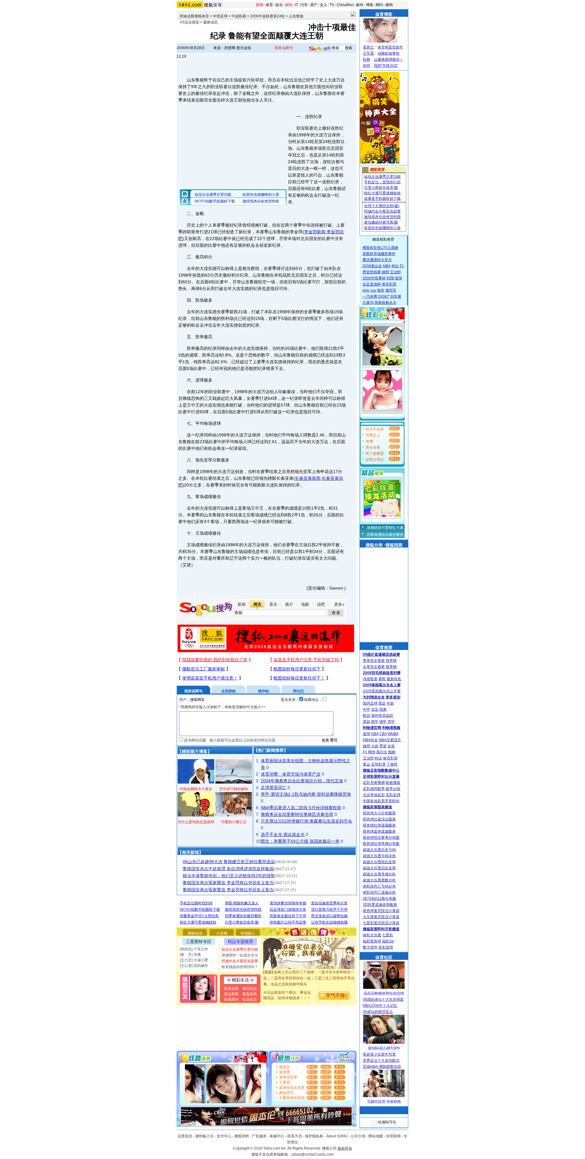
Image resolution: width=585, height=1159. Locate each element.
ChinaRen (345, 5)
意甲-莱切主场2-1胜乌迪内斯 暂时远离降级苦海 (306, 794)
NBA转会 (370, 740)
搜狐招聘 (241, 1136)
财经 (288, 5)
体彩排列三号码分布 (379, 886)
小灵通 (221, 933)
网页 (257, 604)
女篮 (391, 746)
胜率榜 (391, 660)
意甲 (391, 721)
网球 (371, 752)
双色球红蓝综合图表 (379, 819)
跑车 (381, 290)
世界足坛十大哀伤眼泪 (381, 1060)
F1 (402, 266)
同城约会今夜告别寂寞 (240, 961)
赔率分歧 (393, 789)
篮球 (398, 278)
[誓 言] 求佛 (190, 955)
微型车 (390, 290)
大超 (374, 746)
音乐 (273, 604)
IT (296, 5)
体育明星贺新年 (390, 47)
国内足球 (370, 703)
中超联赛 (239, 16)
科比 (395, 266)
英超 (366, 721)
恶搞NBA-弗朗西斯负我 (382, 1066)
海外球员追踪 (382, 715)
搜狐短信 (195, 933)
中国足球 (220, 16)
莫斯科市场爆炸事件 (379, 254)
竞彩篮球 (385, 947)
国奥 (383, 709)
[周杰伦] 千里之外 (194, 949)
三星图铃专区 (198, 941)
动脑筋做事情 (388, 53)
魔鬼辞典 (249, 994)
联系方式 (294, 1136)
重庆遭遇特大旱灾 (377, 260)
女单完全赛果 (374, 667)
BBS (379, 5)
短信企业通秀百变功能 (240, 949)
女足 (374, 709)
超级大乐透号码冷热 (379, 856)
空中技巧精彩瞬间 (233, 789)
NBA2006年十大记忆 (380, 1005)
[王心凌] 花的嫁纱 (194, 965)
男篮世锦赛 (372, 272)
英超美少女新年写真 (379, 1054)
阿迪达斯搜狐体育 (194, 16)
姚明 (385, 272)
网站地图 (375, 1136)
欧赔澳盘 (393, 782)
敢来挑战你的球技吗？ (240, 967)
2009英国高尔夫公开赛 (382, 691)
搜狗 (389, 5)
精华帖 (263, 691)
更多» (339, 604)
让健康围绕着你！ (388, 59)
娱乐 (279, 5)
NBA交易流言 (390, 740)
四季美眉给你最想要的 (385, 535)
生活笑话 (249, 999)
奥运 (366, 764)
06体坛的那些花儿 (378, 1012)
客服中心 (277, 1136)
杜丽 (366, 59)
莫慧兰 (368, 47)
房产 (313, 5)
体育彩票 (389, 284)
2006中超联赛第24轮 (267, 16)
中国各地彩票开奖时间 (381, 801)
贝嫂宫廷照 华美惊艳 (384, 1102)
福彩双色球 (372, 941)
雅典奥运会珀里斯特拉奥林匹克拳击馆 (297, 814)
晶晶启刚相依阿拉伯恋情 (384, 993)
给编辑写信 (387, 1122)
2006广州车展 (389, 296)
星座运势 (231, 988)
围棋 (391, 752)
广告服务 (259, 1136)
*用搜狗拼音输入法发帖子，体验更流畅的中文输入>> (222, 707)
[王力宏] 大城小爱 (194, 960)
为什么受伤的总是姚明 (196, 822)
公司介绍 (358, 1136)
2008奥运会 (372, 266)
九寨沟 (368, 302)
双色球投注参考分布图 (381, 837)
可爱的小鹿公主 (233, 822)
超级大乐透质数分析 (379, 880)
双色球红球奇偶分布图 (381, 843)
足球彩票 (378, 764)
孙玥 (366, 65)
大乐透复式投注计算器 (381, 917)
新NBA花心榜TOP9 (384, 1048)
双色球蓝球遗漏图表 (379, 831)
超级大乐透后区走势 (379, 868)
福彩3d (388, 941)
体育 (269, 5)
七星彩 (387, 935)
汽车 (304, 5)
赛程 (382, 679)
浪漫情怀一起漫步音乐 (240, 955)
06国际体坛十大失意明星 (383, 999)
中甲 (366, 709)
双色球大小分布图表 (379, 813)
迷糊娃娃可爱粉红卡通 (385, 528)
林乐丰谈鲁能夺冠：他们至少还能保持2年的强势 (229, 875)
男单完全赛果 (374, 660)
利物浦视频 (391, 728)
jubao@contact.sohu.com (313, 1154)
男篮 (383, 746)
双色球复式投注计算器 (381, 911)
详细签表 (370, 679)
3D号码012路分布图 (379, 898)
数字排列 (370, 947)
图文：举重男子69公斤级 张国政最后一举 (300, 841)
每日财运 (249, 988)
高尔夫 (381, 752)
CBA (383, 734)
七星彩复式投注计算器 (381, 923)
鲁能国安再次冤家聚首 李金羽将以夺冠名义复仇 (228, 882)
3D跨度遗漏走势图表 (380, 904)
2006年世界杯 (374, 278)
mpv (366, 290)
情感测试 (231, 999)
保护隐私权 (314, 1136)
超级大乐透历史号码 (379, 850)
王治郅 (395, 272)
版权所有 (345, 1148)
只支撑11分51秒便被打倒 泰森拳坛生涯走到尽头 (306, 821)
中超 (390, 703)
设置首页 (185, 1136)
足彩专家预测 (374, 782)
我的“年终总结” (386, 65)
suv (373, 290)
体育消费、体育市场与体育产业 (291, 774)
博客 (369, 5)
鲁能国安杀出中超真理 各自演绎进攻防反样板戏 (228, 868)
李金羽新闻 (314, 231)
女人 (323, 5)
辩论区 (298, 691)
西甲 (374, 721)
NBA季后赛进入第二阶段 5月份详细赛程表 (301, 807)
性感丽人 (248, 933)
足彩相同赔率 (374, 789)
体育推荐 (383, 647)
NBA (387, 266)
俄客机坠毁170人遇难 (380, 248)
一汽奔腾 (370, 296)
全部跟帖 (228, 691)
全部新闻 (393, 1136)
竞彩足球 (393, 795)
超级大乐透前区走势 (379, 862)
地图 (305, 604)
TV (332, 5)
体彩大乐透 (372, 935)
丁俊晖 (392, 764)
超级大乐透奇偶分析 (379, 874)
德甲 (383, 721)
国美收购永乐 (385, 302)
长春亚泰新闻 (308, 478)
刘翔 (390, 278)
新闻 (259, 5)
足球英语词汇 (273, 787)
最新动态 (210, 22)
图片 (289, 604)
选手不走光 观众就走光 (283, 834)
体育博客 (383, 14)
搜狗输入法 (204, 1136)
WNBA (393, 734)
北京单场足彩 (374, 795)
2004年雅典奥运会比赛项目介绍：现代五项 (302, 780)
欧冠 (366, 715)
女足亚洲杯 (372, 284)
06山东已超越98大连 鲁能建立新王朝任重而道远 (229, 861)
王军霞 (368, 53)
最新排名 (394, 679)
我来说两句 (284, 48)
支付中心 (224, 1136)
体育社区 (383, 957)
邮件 (359, 5)
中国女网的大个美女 (195, 789)
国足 (382, 703)
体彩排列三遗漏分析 (379, 892)
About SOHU (337, 1136)
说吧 (321, 604)
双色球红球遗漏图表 (379, 825)
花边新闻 (231, 994)
